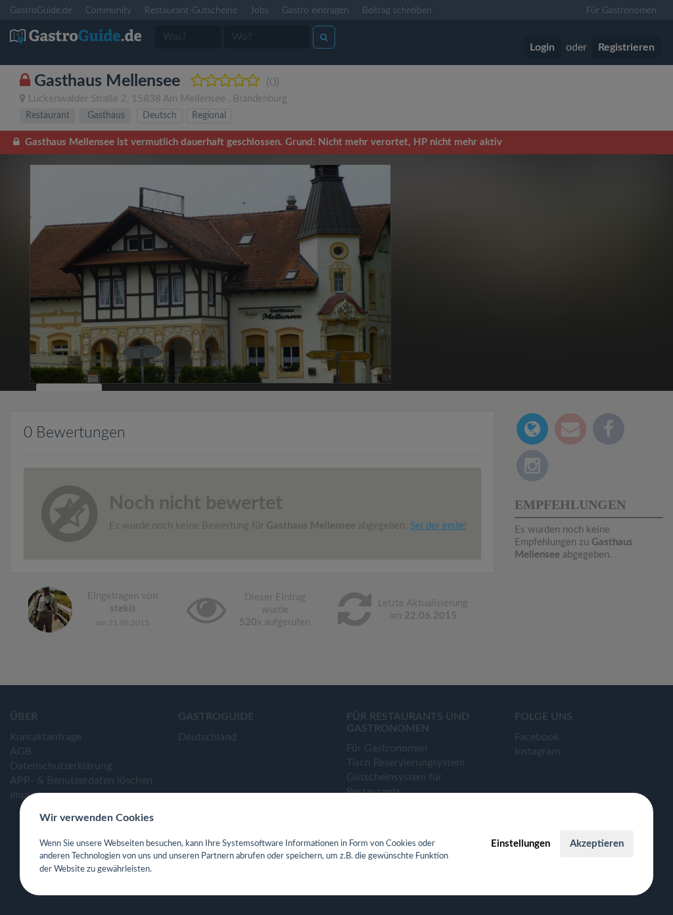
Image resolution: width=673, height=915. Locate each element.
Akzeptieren (597, 844)
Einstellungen (520, 844)
